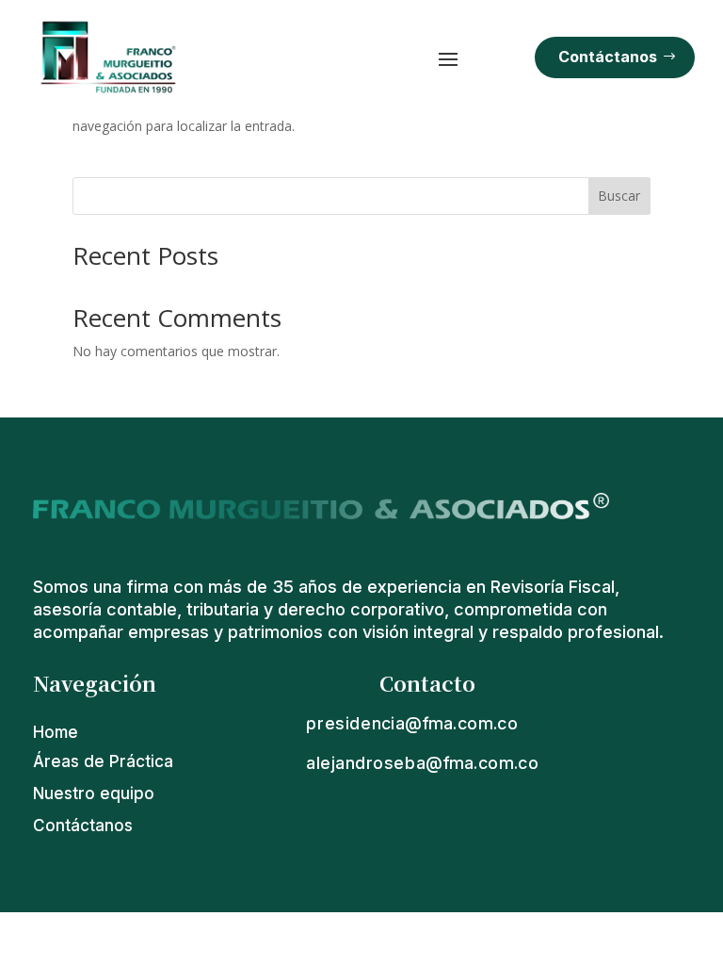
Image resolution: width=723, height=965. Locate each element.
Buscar (619, 195)
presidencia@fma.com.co (413, 722)
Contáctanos (607, 56)
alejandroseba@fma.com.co (423, 762)
